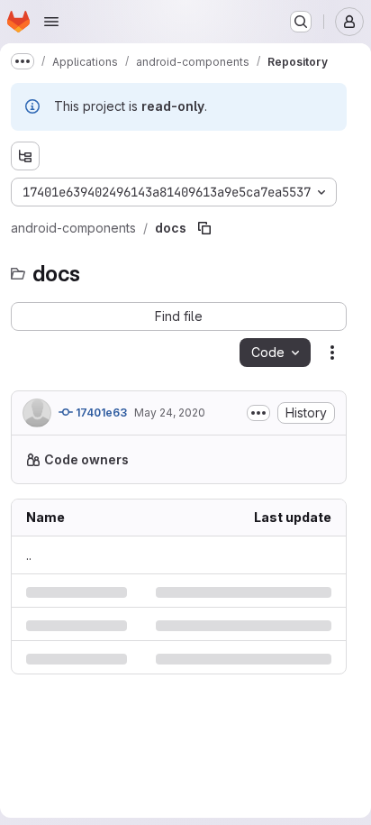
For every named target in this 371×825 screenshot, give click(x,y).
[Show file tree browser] (25, 156)
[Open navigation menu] (51, 21)
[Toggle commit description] (258, 413)
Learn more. (199, 497)
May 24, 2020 (169, 412)
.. (29, 592)
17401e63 (100, 412)
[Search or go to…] (301, 21)
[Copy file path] (204, 228)
